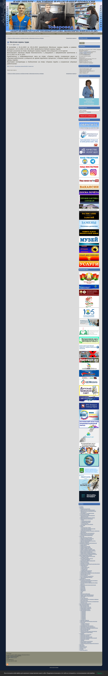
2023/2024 (83, 613)
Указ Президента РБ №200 (86, 537)
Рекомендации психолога (86, 570)
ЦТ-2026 (81, 649)
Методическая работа (84, 604)
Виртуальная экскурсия (86, 529)
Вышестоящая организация (86, 551)
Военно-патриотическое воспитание (88, 585)
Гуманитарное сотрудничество (87, 534)
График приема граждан (86, 547)
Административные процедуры (87, 538)
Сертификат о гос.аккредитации (87, 513)
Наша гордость (84, 568)
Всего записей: (83, 72)
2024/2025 (83, 612)
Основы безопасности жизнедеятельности (90, 643)
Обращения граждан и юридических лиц (88, 543)
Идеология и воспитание (85, 579)
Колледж (82, 507)
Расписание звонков (85, 639)
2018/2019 (83, 619)
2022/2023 (83, 614)
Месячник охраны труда (19, 42)
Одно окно (82, 536)
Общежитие (83, 578)
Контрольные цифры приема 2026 (88, 560)
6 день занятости (84, 598)
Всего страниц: (83, 73)
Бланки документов (85, 623)
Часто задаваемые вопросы (86, 577)
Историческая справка (86, 527)
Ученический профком (86, 521)
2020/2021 (83, 617)
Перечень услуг (84, 602)
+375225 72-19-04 (87, 51)
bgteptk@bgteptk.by (10, 659)
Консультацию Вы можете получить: (88, 540)
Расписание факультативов (86, 636)
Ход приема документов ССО (87, 558)
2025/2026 (83, 611)
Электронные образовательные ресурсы (89, 628)
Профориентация (84, 565)
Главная (81, 506)
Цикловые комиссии (85, 620)
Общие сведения (84, 557)
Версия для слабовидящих (87, 115)
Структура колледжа (85, 514)
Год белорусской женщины (85, 603)
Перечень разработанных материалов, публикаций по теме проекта (89, 632)
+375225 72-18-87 (83, 52)
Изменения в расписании (86, 634)
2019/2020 (83, 618)
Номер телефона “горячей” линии (88, 549)
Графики (82, 640)
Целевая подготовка (85, 562)
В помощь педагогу (85, 624)
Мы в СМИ (83, 525)
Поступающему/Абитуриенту (86, 555)
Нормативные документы (86, 571)
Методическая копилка (85, 629)
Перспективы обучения (85, 574)
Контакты (82, 644)
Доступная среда (84, 600)
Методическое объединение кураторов (89, 621)
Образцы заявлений (85, 542)
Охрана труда (30, 66)
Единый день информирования (87, 594)
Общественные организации (87, 518)
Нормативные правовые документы (88, 553)
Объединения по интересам (86, 641)
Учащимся (83, 586)
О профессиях (84, 569)
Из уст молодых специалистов (87, 576)
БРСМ (82, 519)
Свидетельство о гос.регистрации (88, 510)
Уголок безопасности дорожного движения (89, 599)
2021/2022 (83, 615)
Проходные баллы (84, 561)
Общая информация (85, 559)
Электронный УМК (84, 630)
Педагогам (83, 587)
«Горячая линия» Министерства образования (90, 572)
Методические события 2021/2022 (21, 66)
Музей (82, 526)
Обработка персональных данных (88, 517)
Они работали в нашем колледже (88, 528)
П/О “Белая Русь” (84, 523)
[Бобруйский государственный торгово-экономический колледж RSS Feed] (7, 664)
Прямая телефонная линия (86, 548)
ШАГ (82, 592)
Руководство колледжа (85, 508)
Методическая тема (85, 606)
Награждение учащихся (71, 38)
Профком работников (85, 522)
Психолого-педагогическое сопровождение (90, 601)
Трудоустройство (84, 575)
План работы (84, 566)
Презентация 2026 (85, 567)
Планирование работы (85, 609)
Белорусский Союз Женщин (87, 524)
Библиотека (83, 589)
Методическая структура (86, 607)
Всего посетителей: (84, 69)
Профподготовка (83, 646)
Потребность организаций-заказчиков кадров (90, 564)
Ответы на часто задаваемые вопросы (89, 554)
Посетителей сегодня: (84, 68)
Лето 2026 (83, 597)
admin (18, 44)
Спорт (82, 591)
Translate (89, 112)
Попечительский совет (85, 593)
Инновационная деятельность (87, 625)
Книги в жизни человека (54, 667)
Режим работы (84, 545)
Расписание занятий (85, 635)
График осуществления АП (86, 539)
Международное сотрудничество (87, 533)
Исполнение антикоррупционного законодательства (88, 516)
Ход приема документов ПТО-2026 (88, 556)
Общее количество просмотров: (86, 70)
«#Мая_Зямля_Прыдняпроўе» (87, 596)
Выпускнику (82, 645)
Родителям (83, 588)
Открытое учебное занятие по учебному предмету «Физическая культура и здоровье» (26, 38)
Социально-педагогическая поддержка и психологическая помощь (89, 581)
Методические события (85, 610)
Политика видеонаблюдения (87, 535)
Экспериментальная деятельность (88, 626)
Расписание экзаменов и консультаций (89, 637)
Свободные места (83, 650)
